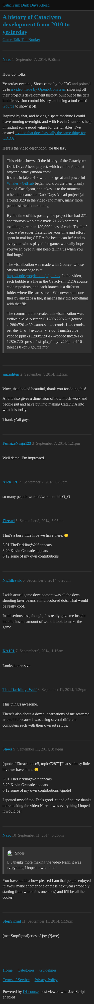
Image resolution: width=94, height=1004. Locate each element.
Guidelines (47, 970)
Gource (8, 106)
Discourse (31, 991)
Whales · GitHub (20, 183)
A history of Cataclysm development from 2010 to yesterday (36, 24)
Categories (26, 970)
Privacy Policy (46, 980)
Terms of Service (16, 980)
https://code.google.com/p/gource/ (33, 276)
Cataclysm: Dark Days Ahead (26, 5)
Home (8, 970)
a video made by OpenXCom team (38, 89)
